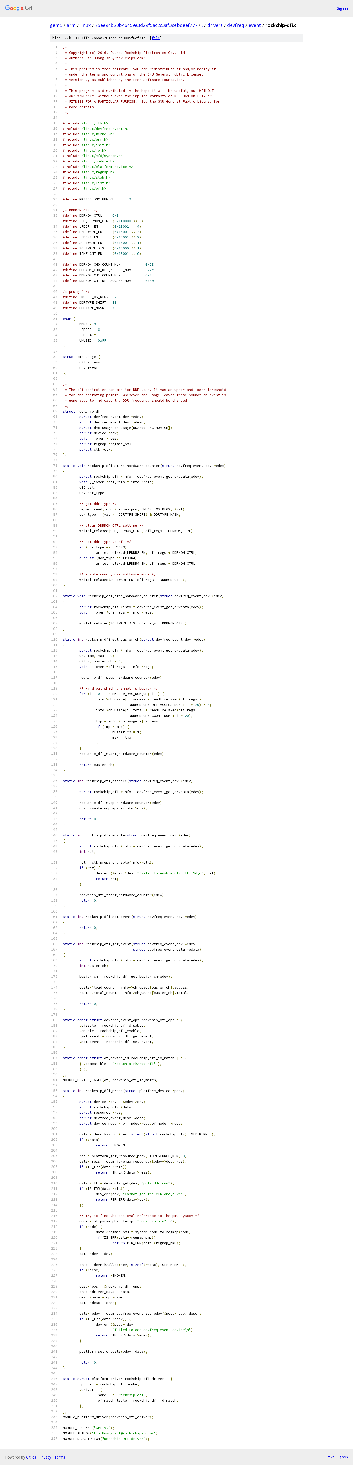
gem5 (56, 25)
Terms (59, 1457)
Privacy (45, 1457)
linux (85, 25)
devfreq (235, 25)
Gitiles (31, 1457)
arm (71, 25)
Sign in (342, 8)
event (255, 25)
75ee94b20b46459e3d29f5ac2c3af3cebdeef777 (146, 25)
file (156, 38)
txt (331, 1457)
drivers (215, 25)
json (344, 1457)
